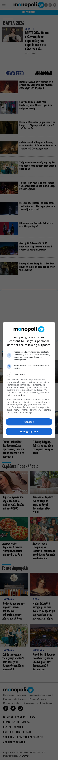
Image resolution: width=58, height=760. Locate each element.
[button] (29, 374)
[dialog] (29, 380)
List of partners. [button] (19, 395)
